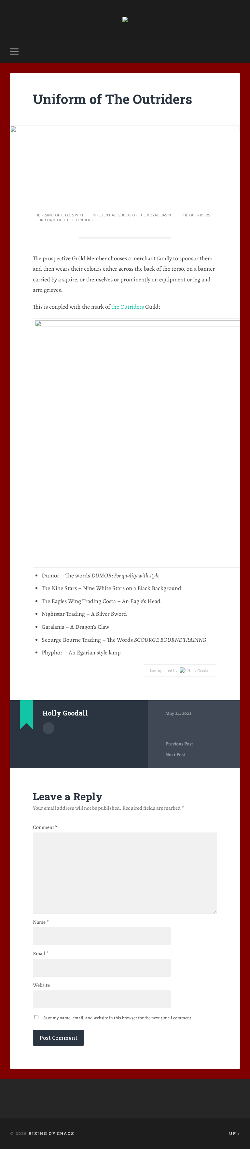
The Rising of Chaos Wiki (58, 215)
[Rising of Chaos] (125, 20)
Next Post (175, 754)
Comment (45, 827)
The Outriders (195, 215)
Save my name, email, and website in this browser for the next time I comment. (118, 1018)
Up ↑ (234, 1133)
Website (41, 985)
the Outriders (127, 307)
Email (41, 953)
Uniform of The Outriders (112, 99)
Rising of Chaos (51, 1133)
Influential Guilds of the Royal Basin (132, 215)
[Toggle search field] (236, 51)
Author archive (48, 728)
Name (41, 922)
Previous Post (179, 744)
